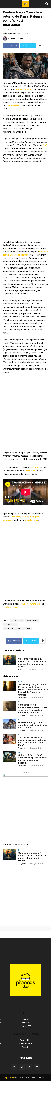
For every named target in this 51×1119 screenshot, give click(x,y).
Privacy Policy (25, 1043)
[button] (47, 4)
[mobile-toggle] (4, 4)
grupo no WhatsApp (30, 604)
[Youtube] (37, 1067)
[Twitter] (29, 1067)
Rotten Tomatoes (23, 89)
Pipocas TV (25, 1026)
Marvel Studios (32, 621)
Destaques (22, 681)
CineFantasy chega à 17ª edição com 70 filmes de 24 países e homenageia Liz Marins (32, 663)
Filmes (6, 25)
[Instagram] (22, 1067)
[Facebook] (14, 1067)
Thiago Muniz (17, 38)
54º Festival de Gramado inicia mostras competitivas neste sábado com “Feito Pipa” (32, 741)
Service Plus (25, 1040)
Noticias (15, 25)
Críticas (21, 752)
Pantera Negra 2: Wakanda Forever (17, 628)
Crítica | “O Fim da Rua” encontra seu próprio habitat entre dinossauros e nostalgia (32, 759)
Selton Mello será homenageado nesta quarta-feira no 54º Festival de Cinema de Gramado (32, 708)
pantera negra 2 (10, 625)
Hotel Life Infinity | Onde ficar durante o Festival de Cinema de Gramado (33, 725)
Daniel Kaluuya (17, 621)
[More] (40, 45)
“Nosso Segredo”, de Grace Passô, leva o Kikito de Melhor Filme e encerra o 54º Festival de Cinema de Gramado (33, 689)
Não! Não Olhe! (13, 105)
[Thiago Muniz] (5, 38)
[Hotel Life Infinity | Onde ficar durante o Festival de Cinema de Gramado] (9, 724)
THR (44, 145)
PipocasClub (10, 1077)
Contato (25, 1047)
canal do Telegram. (11, 607)
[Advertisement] (25, 894)
